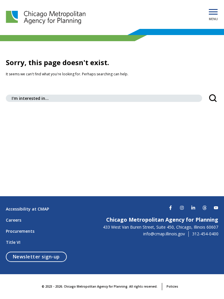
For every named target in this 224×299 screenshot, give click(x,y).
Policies (172, 286)
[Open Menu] (213, 12)
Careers (13, 220)
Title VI (13, 242)
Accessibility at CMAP (27, 209)
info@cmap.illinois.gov (164, 234)
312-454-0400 (205, 234)
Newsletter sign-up (40, 256)
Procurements (20, 231)
